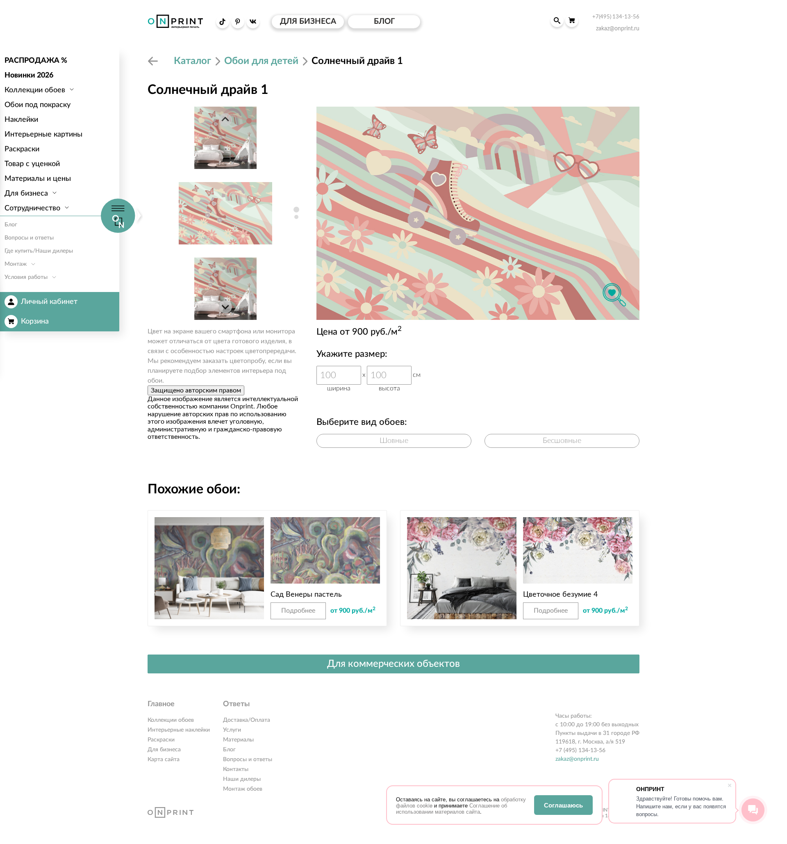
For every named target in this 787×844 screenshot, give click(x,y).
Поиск (557, 20)
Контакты (235, 769)
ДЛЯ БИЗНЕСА (308, 21)
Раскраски (161, 740)
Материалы (238, 740)
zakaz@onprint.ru (577, 759)
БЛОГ (384, 21)
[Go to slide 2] (296, 217)
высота (389, 388)
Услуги (232, 730)
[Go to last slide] (225, 119)
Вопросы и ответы (247, 759)
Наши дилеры (242, 779)
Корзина (35, 321)
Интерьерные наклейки (179, 730)
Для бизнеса (164, 750)
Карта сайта (164, 759)
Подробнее (298, 610)
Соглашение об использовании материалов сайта (451, 808)
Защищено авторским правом (196, 390)
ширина (338, 388)
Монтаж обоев (242, 789)
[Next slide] (225, 306)
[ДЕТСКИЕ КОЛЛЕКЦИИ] (154, 61)
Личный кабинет (49, 302)
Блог (229, 750)
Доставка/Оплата (246, 720)
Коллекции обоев (171, 720)
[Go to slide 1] (296, 209)
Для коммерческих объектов (393, 664)
